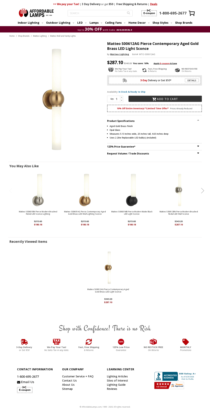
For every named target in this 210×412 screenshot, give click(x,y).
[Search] (128, 13)
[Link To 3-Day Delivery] (24, 342)
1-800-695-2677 (28, 376)
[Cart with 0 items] (192, 13)
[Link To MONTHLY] (185, 342)
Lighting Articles (117, 376)
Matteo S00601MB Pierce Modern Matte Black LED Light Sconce (131, 212)
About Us (68, 384)
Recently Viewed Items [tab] (28, 241)
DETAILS (191, 80)
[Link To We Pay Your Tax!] (56, 342)
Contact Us (69, 380)
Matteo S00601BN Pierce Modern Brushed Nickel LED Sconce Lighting (38, 212)
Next (203, 190)
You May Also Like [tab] (24, 166)
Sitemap (67, 389)
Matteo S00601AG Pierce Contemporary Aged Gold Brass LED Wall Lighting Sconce (85, 212)
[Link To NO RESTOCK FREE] (153, 342)
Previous (11, 190)
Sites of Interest (117, 380)
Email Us (27, 382)
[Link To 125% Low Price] (121, 342)
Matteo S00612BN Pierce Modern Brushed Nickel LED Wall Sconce (179, 212)
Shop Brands (183, 22)
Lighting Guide (116, 384)
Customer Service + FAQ (77, 376)
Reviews (112, 389)
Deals (153, 4)
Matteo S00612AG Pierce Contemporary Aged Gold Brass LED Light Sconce (108, 290)
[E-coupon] (149, 12)
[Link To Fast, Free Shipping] (89, 342)
